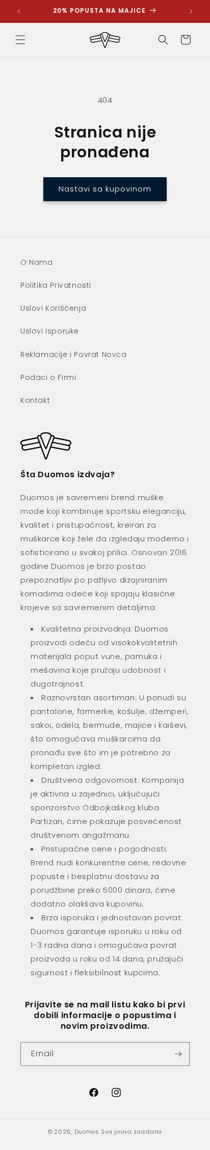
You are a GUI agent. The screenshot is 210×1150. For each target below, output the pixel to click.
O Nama (36, 262)
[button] (20, 40)
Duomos (86, 1132)
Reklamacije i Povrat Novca (73, 354)
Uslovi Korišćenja (53, 308)
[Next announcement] (191, 11)
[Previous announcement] (19, 11)
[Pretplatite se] (178, 1054)
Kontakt (35, 400)
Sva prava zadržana (131, 1132)
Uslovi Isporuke (49, 331)
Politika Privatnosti (55, 285)
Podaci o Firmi (48, 377)
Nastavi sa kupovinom (105, 188)
